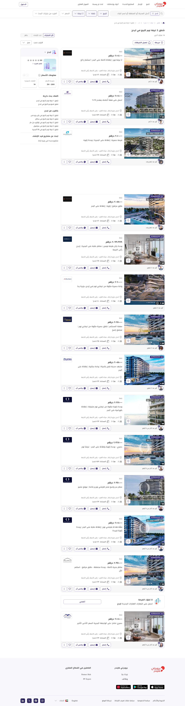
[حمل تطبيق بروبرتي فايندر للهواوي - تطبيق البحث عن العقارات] (123, 687)
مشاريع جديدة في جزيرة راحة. (48, 140)
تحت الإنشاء (37, 35)
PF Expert (87, 679)
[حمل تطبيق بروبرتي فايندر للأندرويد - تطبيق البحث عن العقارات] (140, 687)
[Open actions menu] (64, 81)
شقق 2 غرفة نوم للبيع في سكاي (46, 119)
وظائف (125, 679)
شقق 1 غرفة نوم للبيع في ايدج (47, 100)
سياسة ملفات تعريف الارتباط (124, 700)
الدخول (23, 4)
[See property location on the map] (128, 74)
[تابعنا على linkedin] (23, 700)
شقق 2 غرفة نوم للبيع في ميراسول (45, 126)
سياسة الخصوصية (143, 700)
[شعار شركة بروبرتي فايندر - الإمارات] (160, 4)
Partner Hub (86, 674)
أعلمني (82, 601)
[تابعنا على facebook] (36, 700)
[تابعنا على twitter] (29, 700)
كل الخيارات (48, 35)
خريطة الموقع (107, 700)
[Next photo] (162, 63)
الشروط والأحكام (159, 700)
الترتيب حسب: (38, 42)
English (75, 700)
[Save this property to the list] (69, 81)
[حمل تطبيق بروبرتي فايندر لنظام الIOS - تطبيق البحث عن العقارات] (157, 687)
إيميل (92, 81)
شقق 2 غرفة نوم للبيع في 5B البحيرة (45, 129)
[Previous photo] (126, 63)
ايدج (156, 13)
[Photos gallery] (144, 63)
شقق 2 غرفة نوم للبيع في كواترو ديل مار (44, 122)
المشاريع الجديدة (128, 4)
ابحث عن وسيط (97, 4)
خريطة (157, 42)
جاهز (26, 35)
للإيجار (140, 4)
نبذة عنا (124, 674)
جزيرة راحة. (143, 23)
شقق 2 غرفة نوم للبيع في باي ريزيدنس (44, 115)
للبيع (148, 4)
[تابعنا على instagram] (42, 700)
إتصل (104, 81)
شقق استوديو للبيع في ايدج (48, 104)
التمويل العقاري (83, 4)
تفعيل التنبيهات (140, 42)
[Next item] (24, 75)
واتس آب (79, 81)
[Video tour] (157, 303)
